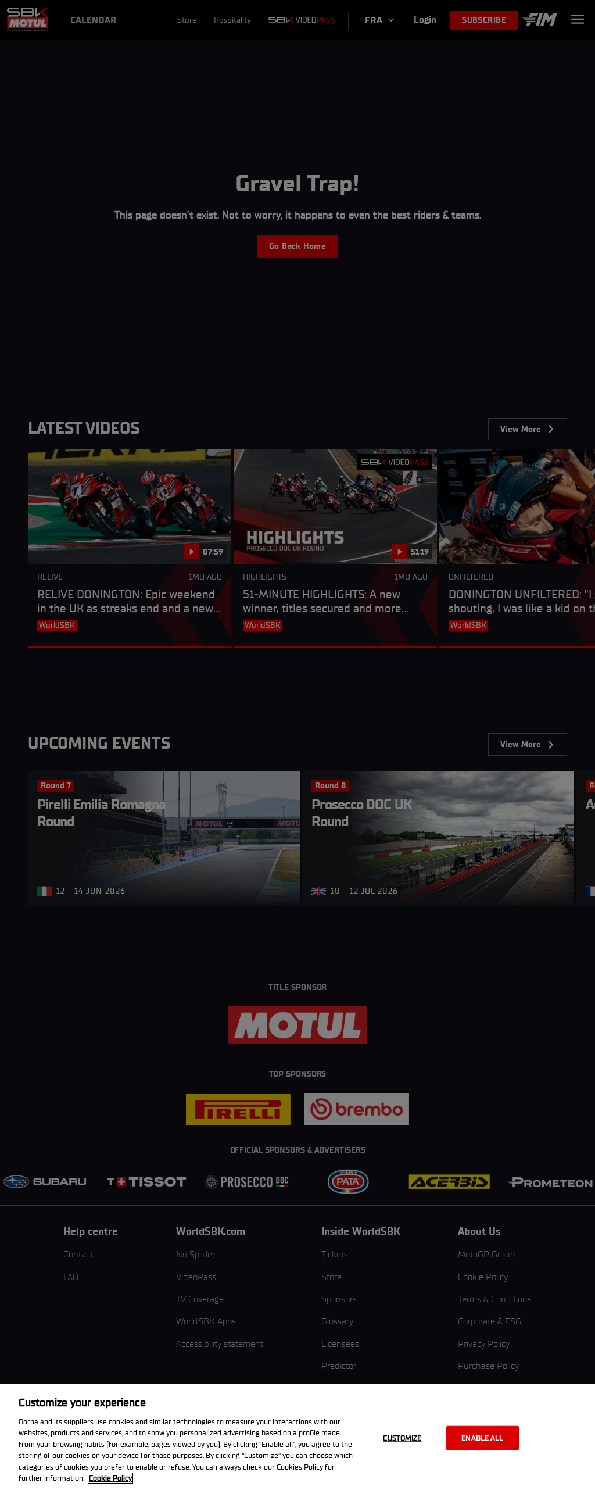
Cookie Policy (110, 1478)
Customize (402, 1438)
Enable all (482, 1438)
